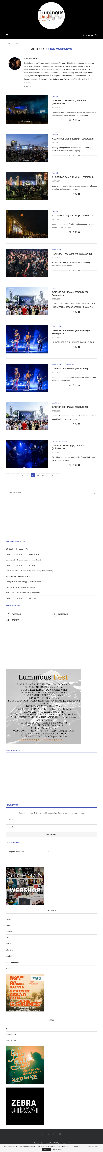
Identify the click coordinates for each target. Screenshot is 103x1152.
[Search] (96, 35)
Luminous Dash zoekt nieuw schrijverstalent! (23, 560)
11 (38, 475)
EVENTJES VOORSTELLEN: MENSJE (21, 598)
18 (53, 475)
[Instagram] (89, 35)
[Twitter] (86, 35)
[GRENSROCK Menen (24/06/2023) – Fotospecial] (27, 339)
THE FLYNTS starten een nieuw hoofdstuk (23, 593)
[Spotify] (92, 35)
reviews (9, 931)
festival (8, 944)
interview (9, 950)
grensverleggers (12, 962)
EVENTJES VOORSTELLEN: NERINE (21, 565)
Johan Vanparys (31, 58)
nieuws (8, 925)
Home (8, 43)
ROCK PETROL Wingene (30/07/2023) (72, 254)
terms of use (11, 1041)
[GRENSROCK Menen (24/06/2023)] (27, 378)
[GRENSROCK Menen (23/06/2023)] (27, 416)
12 (43, 475)
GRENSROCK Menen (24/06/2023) (70, 368)
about (8, 968)
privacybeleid (11, 1034)
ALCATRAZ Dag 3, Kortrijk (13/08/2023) (73, 139)
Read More (57, 1149)
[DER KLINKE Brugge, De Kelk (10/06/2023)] (27, 454)
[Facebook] (83, 35)
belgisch (9, 956)
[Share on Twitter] (76, 120)
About (8, 1028)
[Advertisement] (51, 517)
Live (7, 937)
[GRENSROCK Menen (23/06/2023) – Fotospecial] (27, 301)
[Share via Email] (79, 120)
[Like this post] (70, 120)
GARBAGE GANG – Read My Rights (20, 587)
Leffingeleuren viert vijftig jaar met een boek (23, 582)
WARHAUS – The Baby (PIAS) (18, 576)
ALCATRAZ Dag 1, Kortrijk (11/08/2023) (72, 215)
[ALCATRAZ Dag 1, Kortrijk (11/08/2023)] (27, 224)
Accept (46, 1149)
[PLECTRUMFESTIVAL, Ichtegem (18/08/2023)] (27, 109)
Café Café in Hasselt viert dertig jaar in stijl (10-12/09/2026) (29, 571)
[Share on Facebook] (73, 120)
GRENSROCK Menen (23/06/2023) (70, 407)
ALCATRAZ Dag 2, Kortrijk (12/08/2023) (73, 177)
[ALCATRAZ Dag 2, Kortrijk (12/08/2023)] (27, 186)
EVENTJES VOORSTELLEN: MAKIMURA (22, 554)
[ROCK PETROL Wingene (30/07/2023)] (27, 263)
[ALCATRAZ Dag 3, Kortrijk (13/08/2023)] (27, 148)
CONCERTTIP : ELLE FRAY (17, 549)
